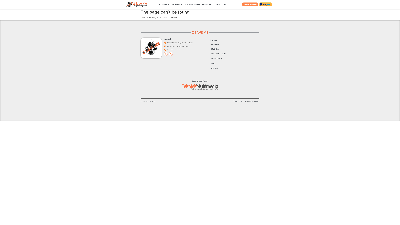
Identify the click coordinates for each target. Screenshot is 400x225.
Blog (218, 4)
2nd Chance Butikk (192, 4)
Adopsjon (163, 4)
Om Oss (225, 4)
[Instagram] (171, 54)
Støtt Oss (176, 4)
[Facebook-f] (166, 54)
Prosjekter (206, 4)
